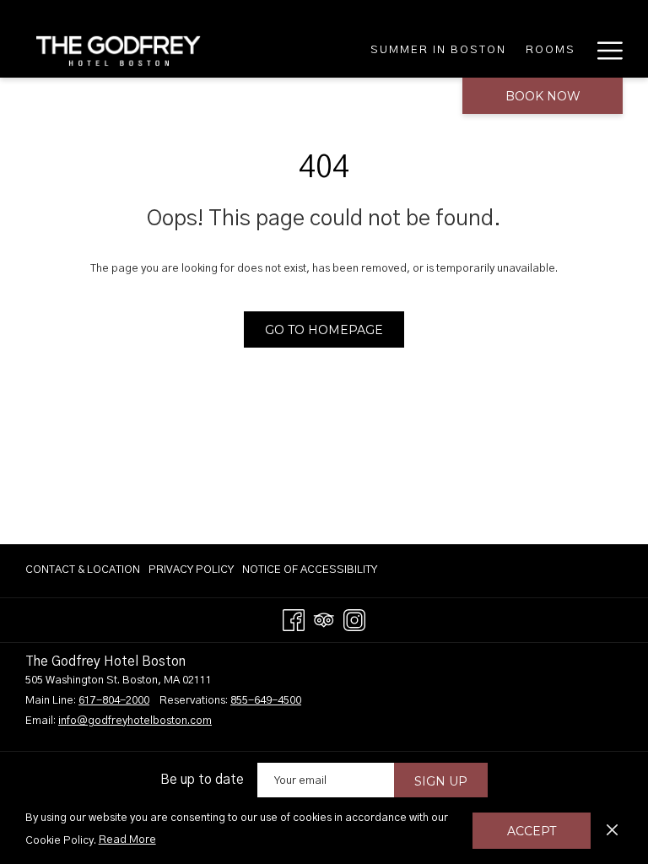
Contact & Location (82, 569)
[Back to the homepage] (118, 51)
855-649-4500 (265, 700)
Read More (128, 843)
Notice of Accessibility (309, 569)
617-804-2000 (113, 700)
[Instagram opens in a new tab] (354, 619)
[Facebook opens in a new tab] (294, 619)
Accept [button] (531, 831)
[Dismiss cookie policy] (612, 830)
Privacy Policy (191, 569)
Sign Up (440, 781)
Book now (542, 96)
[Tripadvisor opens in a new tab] (324, 619)
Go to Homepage (324, 330)
